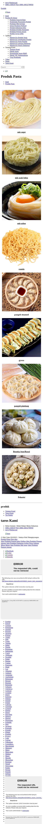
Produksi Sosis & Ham (18, 20)
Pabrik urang (14, 51)
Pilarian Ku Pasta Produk (18, 41)
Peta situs (14, 539)
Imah (7, 16)
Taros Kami (9, 63)
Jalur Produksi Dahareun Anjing (17, 543)
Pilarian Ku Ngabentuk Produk (20, 40)
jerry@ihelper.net (11, 3)
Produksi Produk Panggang (19, 30)
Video (7, 59)
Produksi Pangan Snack (18, 32)
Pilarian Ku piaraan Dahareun (20, 43)
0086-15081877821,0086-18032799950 (19, 5)
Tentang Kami (15, 49)
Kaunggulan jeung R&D (18, 53)
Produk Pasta (9, 84)
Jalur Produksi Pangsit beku (10, 541)
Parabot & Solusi (11, 18)
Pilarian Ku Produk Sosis (18, 38)
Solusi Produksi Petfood (18, 26)
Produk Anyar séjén (16, 34)
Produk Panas (5, 539)
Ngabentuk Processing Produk (20, 22)
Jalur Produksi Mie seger (18, 545)
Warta (7, 61)
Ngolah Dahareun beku (18, 28)
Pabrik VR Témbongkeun (19, 55)
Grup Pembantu (15, 57)
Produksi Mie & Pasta (17, 24)
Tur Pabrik (9, 515)
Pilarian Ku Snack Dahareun (20, 45)
